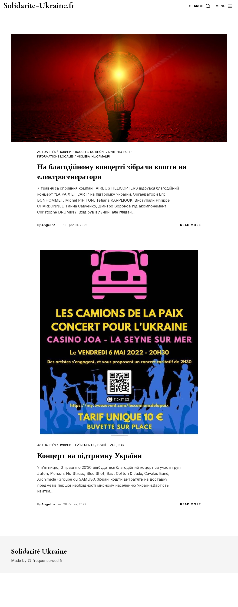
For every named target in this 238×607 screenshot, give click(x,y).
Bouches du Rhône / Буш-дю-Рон (102, 152)
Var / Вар (117, 445)
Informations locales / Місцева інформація (73, 156)
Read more (190, 225)
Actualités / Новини (54, 152)
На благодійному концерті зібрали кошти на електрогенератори (111, 172)
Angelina (48, 225)
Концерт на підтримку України (89, 456)
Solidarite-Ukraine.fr (39, 6)
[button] (224, 6)
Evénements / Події (90, 445)
